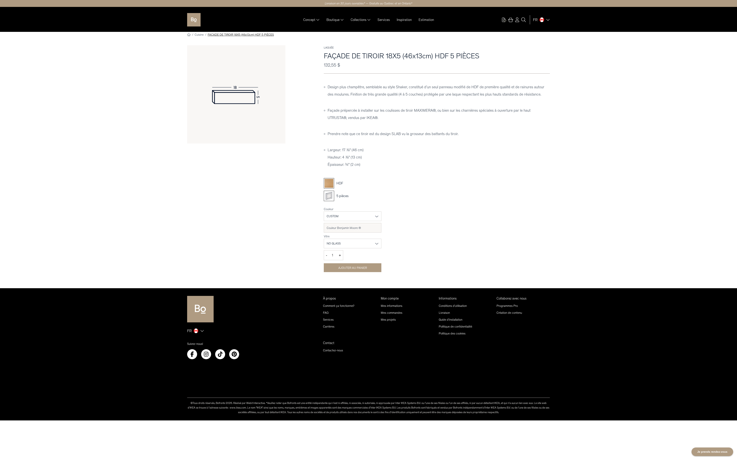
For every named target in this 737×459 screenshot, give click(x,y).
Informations (448, 298)
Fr (535, 19)
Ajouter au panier (352, 268)
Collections (358, 20)
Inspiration (404, 20)
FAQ (326, 313)
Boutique (333, 20)
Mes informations (391, 306)
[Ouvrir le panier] (510, 20)
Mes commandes (391, 313)
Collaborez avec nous (511, 298)
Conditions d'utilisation (453, 306)
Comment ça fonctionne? (338, 306)
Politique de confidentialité (455, 326)
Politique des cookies (452, 333)
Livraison (444, 313)
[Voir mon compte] (504, 20)
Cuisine (199, 34)
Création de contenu (509, 313)
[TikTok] (220, 354)
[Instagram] (206, 354)
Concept (309, 20)
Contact (328, 343)
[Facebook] (192, 354)
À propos (329, 298)
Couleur (328, 209)
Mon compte (390, 298)
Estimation (426, 20)
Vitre (327, 236)
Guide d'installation (450, 319)
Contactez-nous (333, 350)
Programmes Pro (507, 306)
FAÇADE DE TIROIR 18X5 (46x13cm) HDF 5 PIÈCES (241, 34)
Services (384, 20)
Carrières (328, 326)
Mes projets (388, 319)
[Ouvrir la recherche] (523, 20)
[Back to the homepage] (194, 19)
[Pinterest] (234, 354)
